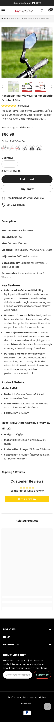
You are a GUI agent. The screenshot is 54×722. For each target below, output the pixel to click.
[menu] (3, 10)
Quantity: (7, 158)
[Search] (42, 11)
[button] (2, 86)
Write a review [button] (27, 499)
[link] (27, 599)
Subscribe (42, 674)
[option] (27, 3)
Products (16, 18)
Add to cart (27, 179)
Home (5, 18)
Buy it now (27, 189)
